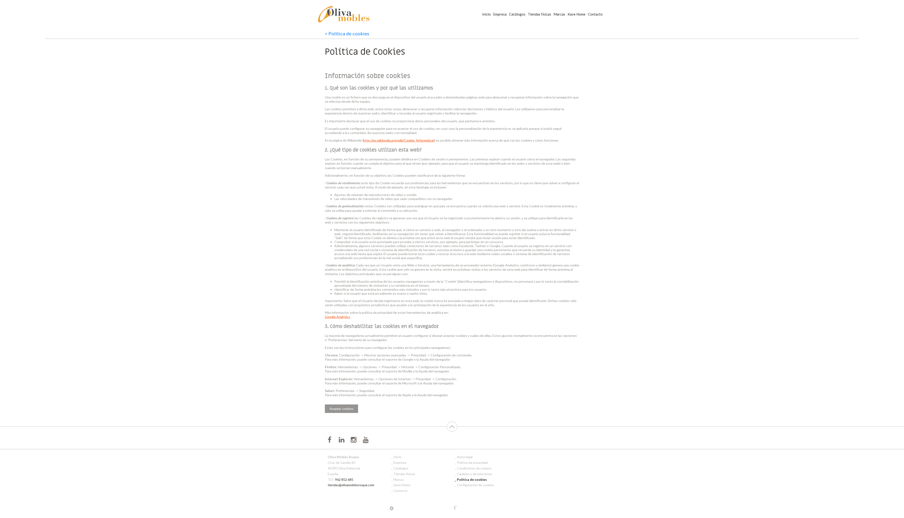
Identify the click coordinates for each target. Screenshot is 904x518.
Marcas (559, 14)
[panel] (391, 508)
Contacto (595, 14)
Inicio (486, 14)
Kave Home (576, 14)
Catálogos (517, 14)
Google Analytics (337, 317)
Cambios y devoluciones (474, 474)
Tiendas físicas (539, 14)
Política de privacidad (472, 463)
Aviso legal (464, 457)
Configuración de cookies (475, 485)
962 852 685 (344, 479)
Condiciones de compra (474, 468)
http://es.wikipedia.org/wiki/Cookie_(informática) (398, 140)
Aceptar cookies (341, 409)
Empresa (500, 14)
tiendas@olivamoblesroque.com (351, 485)
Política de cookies (472, 479)
